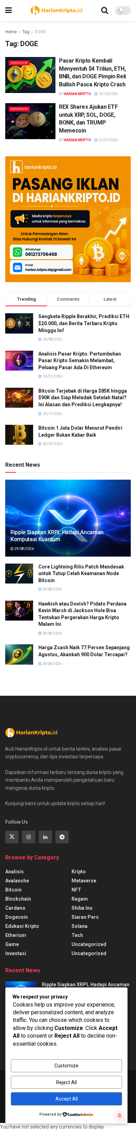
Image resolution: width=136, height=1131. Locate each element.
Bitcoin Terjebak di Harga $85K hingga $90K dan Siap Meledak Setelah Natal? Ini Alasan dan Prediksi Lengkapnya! (82, 397)
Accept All (66, 1099)
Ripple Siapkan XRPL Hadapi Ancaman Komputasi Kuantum (57, 536)
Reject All (66, 1082)
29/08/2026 (24, 549)
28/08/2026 (51, 633)
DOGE (40, 31)
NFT (76, 890)
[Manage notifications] (119, 1115)
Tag (25, 31)
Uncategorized (88, 944)
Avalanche (17, 880)
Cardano (15, 908)
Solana (79, 926)
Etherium (15, 935)
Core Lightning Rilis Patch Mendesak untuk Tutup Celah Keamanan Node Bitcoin (81, 573)
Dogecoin (19, 62)
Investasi (15, 953)
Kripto (78, 871)
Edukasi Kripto (22, 926)
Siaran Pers (85, 917)
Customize (66, 1065)
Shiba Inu (81, 908)
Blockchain (18, 899)
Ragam (79, 899)
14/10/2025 (108, 94)
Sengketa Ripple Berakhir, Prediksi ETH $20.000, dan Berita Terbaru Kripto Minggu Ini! (83, 323)
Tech (77, 935)
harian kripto (77, 94)
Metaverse (83, 880)
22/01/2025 (108, 140)
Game (12, 944)
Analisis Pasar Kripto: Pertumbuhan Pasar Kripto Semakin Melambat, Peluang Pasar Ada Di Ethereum (79, 360)
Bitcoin (13, 890)
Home (11, 31)
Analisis (14, 871)
